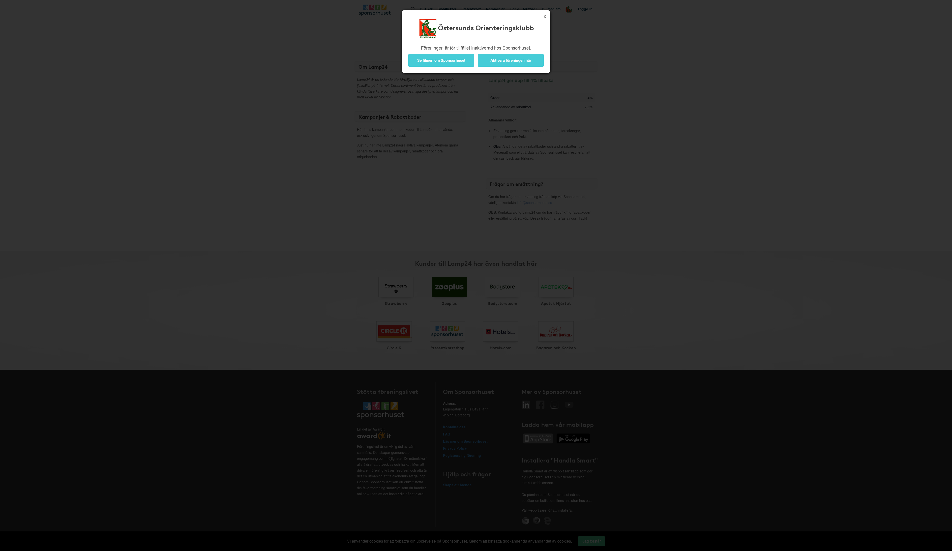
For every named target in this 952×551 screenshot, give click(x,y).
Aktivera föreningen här (510, 60)
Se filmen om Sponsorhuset (441, 60)
